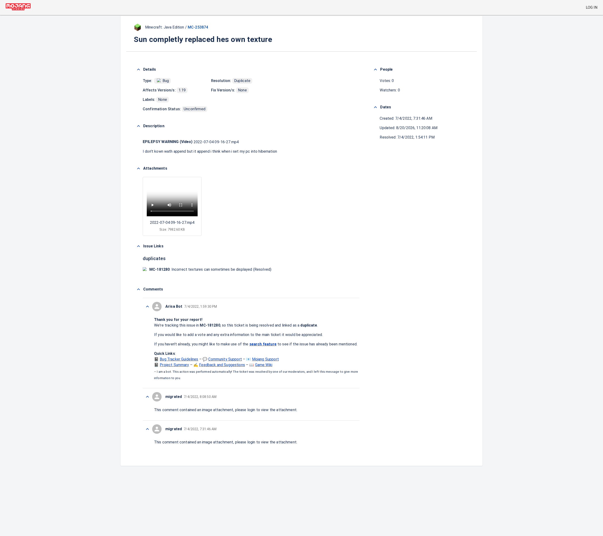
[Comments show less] (138, 289)
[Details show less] (138, 69)
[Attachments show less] (138, 168)
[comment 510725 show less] (147, 306)
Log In (591, 7)
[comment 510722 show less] (147, 429)
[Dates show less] (375, 107)
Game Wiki (263, 365)
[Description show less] (138, 126)
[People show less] (375, 69)
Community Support (225, 359)
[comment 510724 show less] (147, 396)
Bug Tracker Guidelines (179, 359)
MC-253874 (198, 27)
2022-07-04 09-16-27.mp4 (216, 142)
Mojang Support (265, 359)
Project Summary (174, 365)
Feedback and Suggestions (222, 365)
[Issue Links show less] (138, 246)
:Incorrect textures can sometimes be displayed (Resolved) (210, 269)
